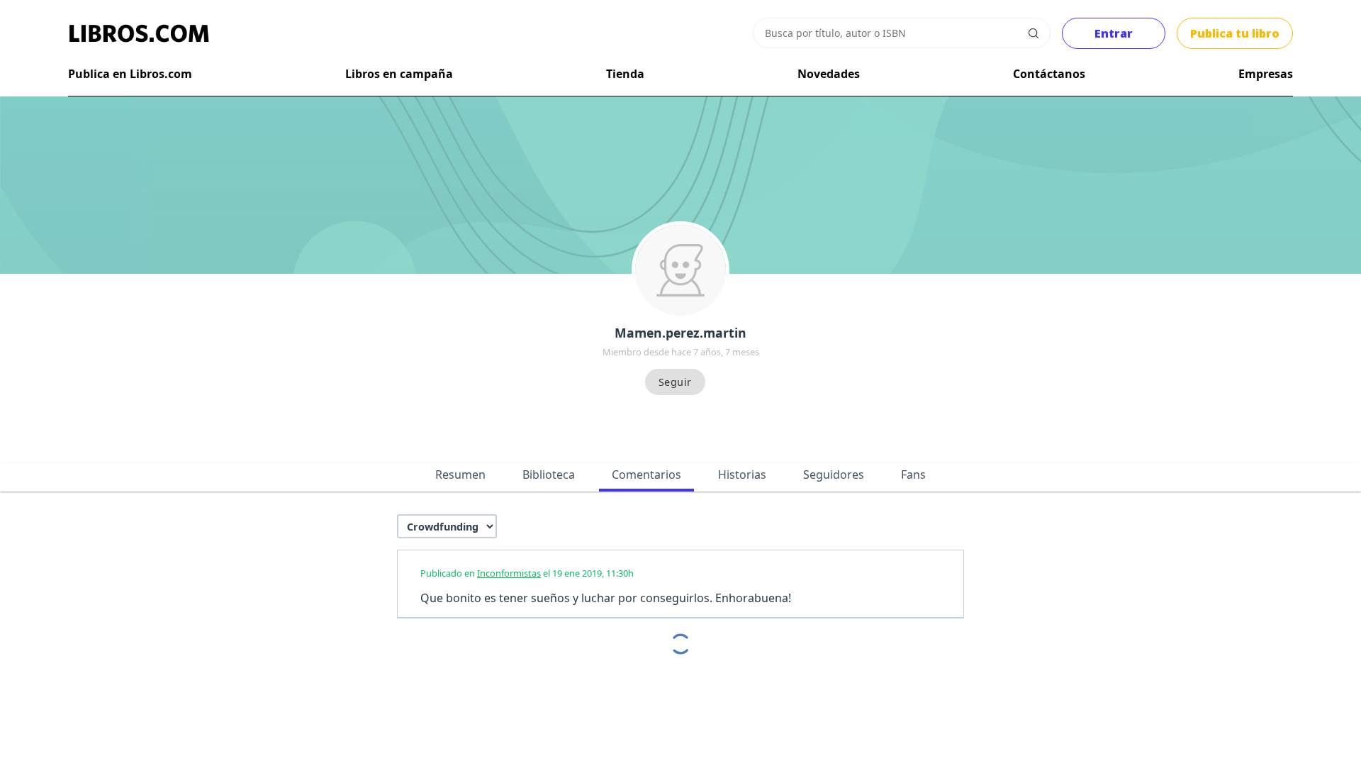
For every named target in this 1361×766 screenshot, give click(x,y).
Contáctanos (1049, 74)
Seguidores (833, 474)
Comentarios (646, 474)
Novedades (828, 74)
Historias (742, 474)
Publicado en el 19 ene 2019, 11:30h (527, 573)
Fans (913, 474)
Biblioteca (548, 474)
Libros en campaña (399, 74)
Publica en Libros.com (130, 74)
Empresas (1265, 74)
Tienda (625, 74)
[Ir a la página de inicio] (139, 33)
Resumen (460, 474)
